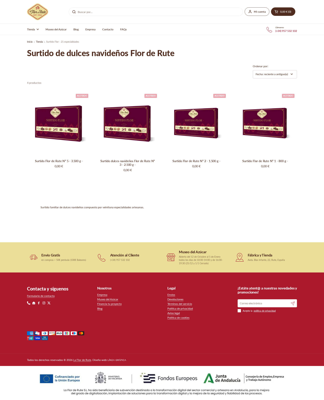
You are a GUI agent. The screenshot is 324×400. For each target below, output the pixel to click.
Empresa (102, 294)
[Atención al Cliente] (102, 257)
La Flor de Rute (82, 359)
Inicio (30, 42)
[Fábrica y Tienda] (239, 257)
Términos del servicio (179, 303)
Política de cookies (178, 317)
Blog (99, 308)
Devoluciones (175, 299)
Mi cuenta (260, 11)
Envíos (171, 294)
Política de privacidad (180, 308)
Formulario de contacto (41, 295)
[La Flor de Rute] (37, 11)
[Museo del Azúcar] (171, 257)
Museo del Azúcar (107, 299)
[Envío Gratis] (33, 257)
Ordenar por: (260, 66)
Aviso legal (173, 313)
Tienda (39, 42)
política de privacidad (265, 310)
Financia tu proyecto (109, 303)
